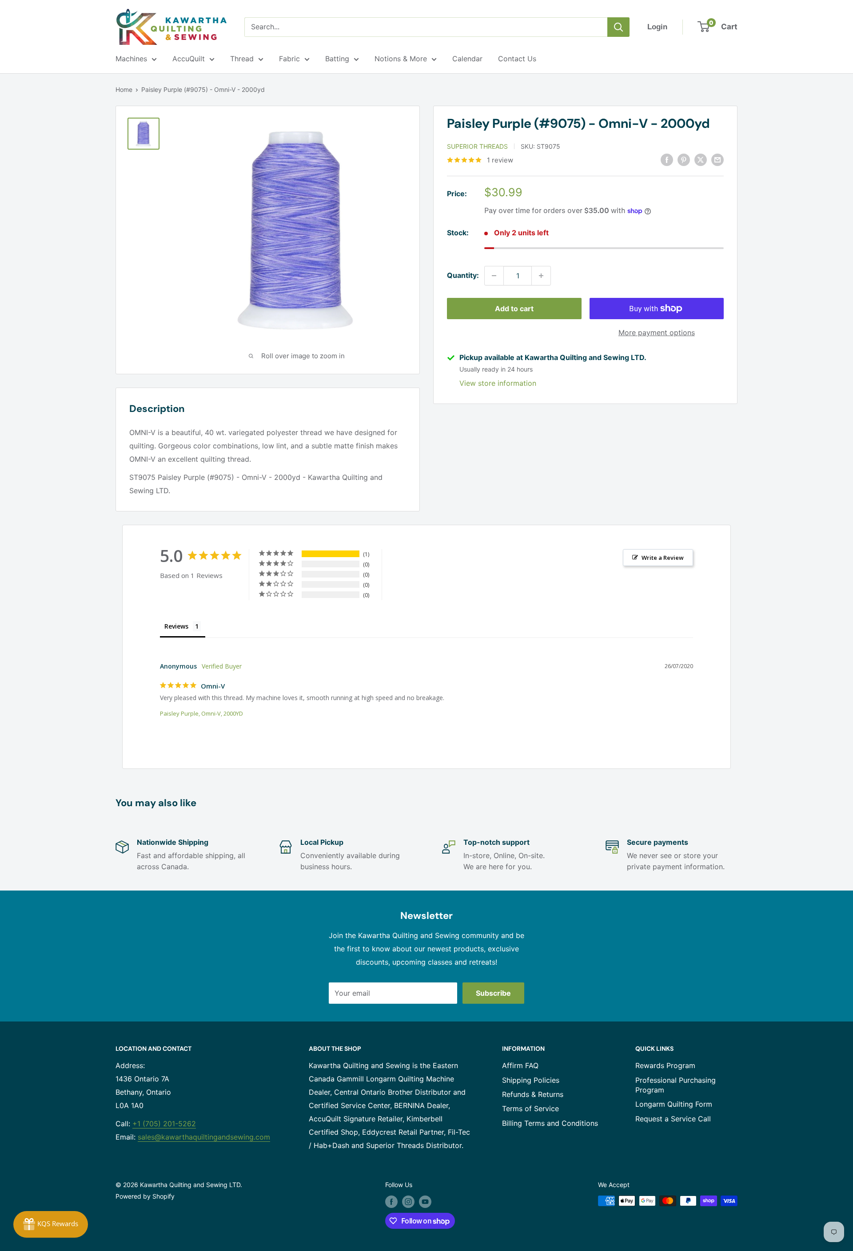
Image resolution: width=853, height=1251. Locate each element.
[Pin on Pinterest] (684, 159)
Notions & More (401, 58)
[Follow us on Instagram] (408, 1202)
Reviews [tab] (176, 626)
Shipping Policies (530, 1080)
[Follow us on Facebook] (391, 1202)
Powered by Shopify (145, 1196)
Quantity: (463, 275)
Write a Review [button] (663, 558)
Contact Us (517, 58)
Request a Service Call (673, 1118)
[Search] (618, 27)
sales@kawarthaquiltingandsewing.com (204, 1136)
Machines (131, 58)
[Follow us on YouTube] (425, 1202)
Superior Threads (477, 146)
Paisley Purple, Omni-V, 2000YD (201, 713)
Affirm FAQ (520, 1065)
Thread (242, 58)
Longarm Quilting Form (673, 1104)
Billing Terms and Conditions (550, 1123)
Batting (337, 58)
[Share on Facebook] (667, 159)
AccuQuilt (188, 58)
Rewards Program (665, 1065)
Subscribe (493, 993)
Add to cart (514, 308)
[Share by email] (717, 159)
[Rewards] (50, 1224)
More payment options (656, 332)
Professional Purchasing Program (675, 1085)
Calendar (467, 58)
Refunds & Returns (532, 1094)
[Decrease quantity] (494, 275)
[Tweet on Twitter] (700, 159)
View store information (497, 383)
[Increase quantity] (541, 275)
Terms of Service (530, 1108)
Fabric (289, 58)
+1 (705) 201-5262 (164, 1123)
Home (124, 89)
